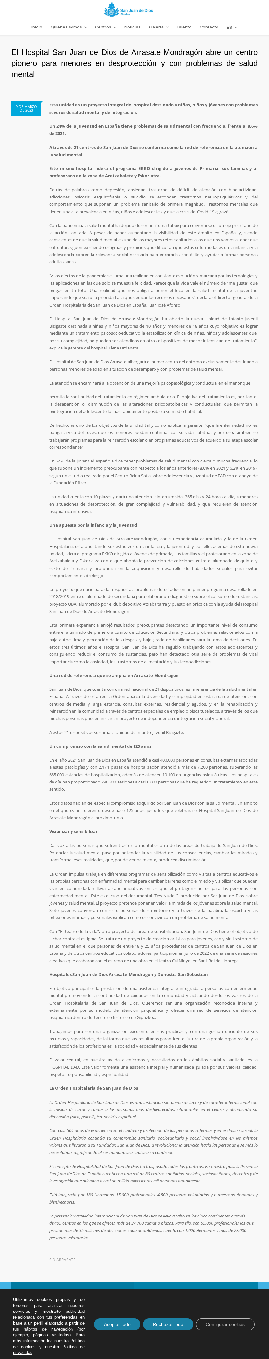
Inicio (36, 27)
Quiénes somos (66, 27)
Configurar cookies (225, 1324)
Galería (156, 27)
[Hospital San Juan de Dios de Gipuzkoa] (134, 9)
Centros (103, 27)
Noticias (132, 27)
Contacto (209, 27)
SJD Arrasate (62, 1260)
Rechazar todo (168, 1324)
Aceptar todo (117, 1324)
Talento (184, 27)
